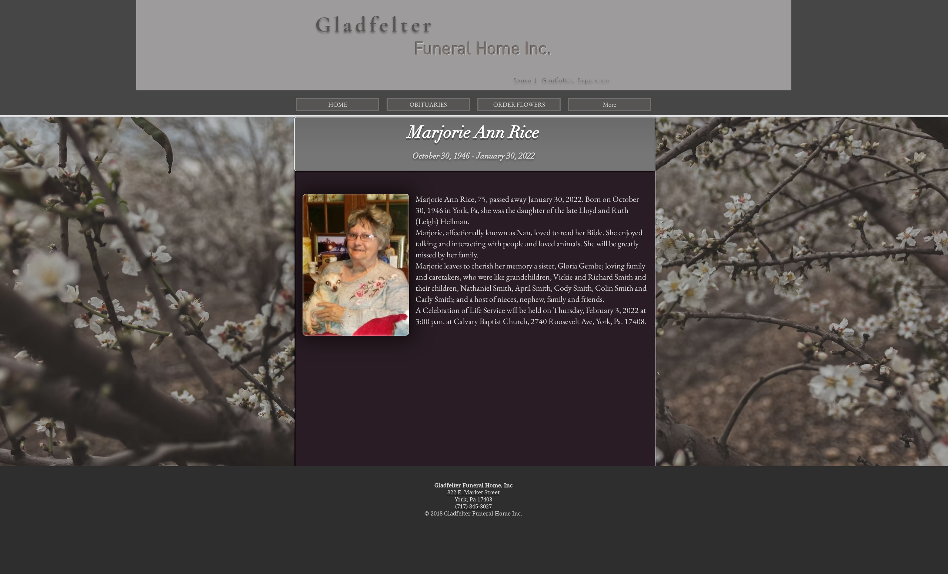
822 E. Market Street (473, 492)
